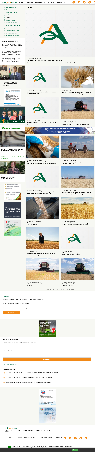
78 (67, 289)
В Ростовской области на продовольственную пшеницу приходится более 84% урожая (76, 193)
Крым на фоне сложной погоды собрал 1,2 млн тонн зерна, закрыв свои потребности (41, 192)
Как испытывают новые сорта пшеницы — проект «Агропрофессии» (21, 308)
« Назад (47, 289)
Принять (75, 449)
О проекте (51, 2)
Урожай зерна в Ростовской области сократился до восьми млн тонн (42, 92)
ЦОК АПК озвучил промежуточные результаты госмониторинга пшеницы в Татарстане (76, 93)
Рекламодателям (40, 2)
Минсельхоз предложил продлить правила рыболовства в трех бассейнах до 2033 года (32, 372)
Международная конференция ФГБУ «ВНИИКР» (12, 157)
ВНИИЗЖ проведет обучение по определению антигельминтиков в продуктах (12, 45)
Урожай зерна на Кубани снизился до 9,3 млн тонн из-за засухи (76, 284)
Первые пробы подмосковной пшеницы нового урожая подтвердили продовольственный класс (42, 162)
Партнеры (30, 2)
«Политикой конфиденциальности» (10, 364)
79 (69, 289)
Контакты (59, 2)
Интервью (21, 2)
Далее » (73, 289)
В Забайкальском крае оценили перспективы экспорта (10, 83)
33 (57, 289)
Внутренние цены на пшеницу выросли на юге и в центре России (42, 223)
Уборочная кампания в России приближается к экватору (41, 284)
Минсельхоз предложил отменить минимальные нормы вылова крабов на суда (29, 377)
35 (61, 289)
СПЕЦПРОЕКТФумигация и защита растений (10, 128)
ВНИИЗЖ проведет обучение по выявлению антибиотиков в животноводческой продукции (11, 53)
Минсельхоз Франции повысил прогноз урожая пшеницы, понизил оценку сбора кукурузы (76, 223)
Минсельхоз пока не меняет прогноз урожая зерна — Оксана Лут (41, 254)
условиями (68, 449)
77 (65, 289)
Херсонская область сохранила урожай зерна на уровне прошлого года (42, 123)
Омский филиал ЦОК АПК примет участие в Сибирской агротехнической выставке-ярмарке (11, 60)
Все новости (11, 312)
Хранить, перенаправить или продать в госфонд (16, 303)
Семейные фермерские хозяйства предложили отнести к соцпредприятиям (23, 299)
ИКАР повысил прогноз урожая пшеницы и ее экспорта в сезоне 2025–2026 (76, 253)
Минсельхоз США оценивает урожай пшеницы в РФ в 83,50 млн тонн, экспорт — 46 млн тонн (77, 123)
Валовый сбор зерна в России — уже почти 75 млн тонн (44, 60)
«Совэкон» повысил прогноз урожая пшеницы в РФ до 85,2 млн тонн (77, 162)
